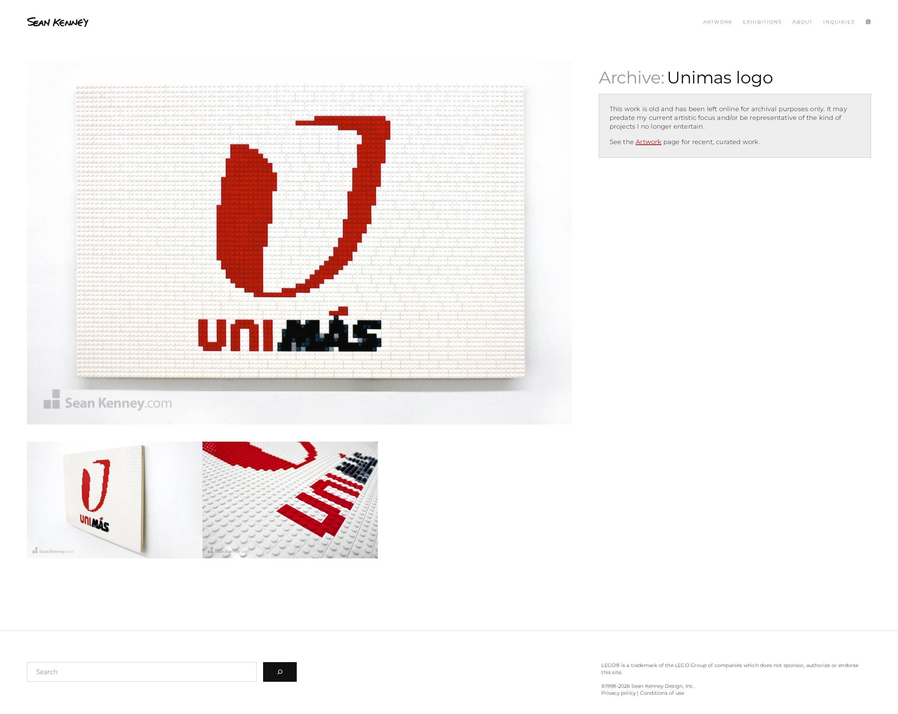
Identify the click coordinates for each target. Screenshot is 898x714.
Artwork (648, 142)
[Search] (280, 672)
